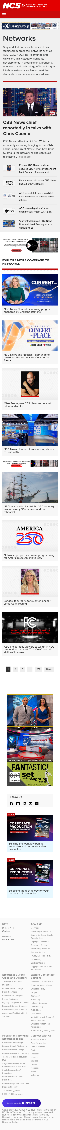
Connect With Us (41, 1035)
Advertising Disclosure (40, 948)
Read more (24, 157)
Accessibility (36, 959)
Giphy (33, 1071)
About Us (36, 923)
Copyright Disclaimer (40, 941)
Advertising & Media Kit (41, 931)
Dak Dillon (6, 936)
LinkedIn (34, 1064)
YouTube (34, 1060)
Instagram (35, 1075)
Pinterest (34, 1067)
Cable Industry (37, 1006)
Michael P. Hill (8, 927)
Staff (5, 923)
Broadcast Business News (42, 981)
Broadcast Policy (38, 988)
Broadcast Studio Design (12, 1042)
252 (38, 669)
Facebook (35, 1053)
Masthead (35, 927)
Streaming (35, 999)
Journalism (35, 995)
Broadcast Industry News (41, 985)
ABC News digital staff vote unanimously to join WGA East (35, 210)
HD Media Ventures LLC (13, 1112)
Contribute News (38, 1046)
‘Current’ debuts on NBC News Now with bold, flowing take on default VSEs (35, 224)
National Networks (39, 1003)
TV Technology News (11, 1090)
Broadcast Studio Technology (14, 1046)
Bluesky (34, 1057)
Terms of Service (38, 952)
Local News (36, 1013)
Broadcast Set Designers (12, 995)
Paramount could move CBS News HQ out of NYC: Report (37, 182)
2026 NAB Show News (12, 1094)
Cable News (36, 1010)
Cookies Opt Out (38, 962)
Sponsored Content (39, 945)
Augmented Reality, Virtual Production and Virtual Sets (14, 1065)
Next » (49, 669)
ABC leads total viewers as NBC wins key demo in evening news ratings (36, 196)
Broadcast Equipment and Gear (15, 1083)
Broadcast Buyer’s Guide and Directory (14, 976)
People (34, 992)
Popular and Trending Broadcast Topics (15, 1037)
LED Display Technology (12, 988)
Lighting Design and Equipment (15, 1002)
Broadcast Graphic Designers (14, 1006)
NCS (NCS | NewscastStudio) (39, 1109)
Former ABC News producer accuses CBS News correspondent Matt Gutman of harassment (37, 169)
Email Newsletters (38, 1043)
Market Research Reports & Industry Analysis (42, 1019)
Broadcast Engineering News (43, 1030)
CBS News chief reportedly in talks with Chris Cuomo (27, 128)
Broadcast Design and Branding (15, 1053)
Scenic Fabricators (10, 999)
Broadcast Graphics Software (14, 1009)
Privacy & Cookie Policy (41, 955)
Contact (34, 1050)
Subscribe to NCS (38, 1039)
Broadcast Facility (9, 1086)
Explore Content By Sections (42, 976)
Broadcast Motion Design (13, 1049)
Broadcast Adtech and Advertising (40, 1025)
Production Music (9, 991)
